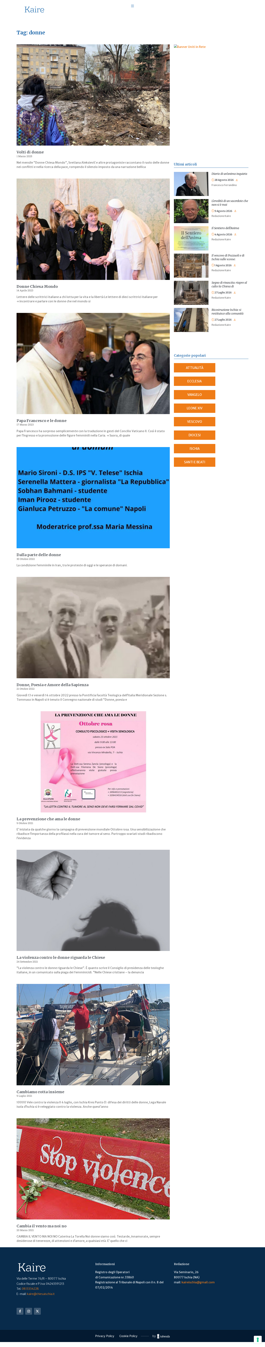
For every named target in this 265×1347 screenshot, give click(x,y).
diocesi (195, 435)
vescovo (194, 422)
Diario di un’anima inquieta (229, 174)
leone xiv (194, 408)
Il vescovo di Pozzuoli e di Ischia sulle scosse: (228, 257)
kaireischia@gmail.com (198, 1282)
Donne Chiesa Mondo (37, 286)
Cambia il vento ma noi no (41, 1226)
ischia (195, 449)
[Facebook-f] (20, 1311)
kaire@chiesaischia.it (41, 1294)
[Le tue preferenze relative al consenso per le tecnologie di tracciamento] (258, 1340)
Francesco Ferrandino (224, 185)
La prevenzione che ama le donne (48, 819)
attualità (194, 368)
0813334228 (30, 1289)
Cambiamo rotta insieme (40, 1091)
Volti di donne (30, 152)
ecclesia (194, 381)
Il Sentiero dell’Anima (225, 228)
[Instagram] (28, 1311)
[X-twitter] (37, 1311)
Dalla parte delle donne (39, 554)
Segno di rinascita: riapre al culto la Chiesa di (229, 284)
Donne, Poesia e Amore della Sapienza (52, 684)
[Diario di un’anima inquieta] (191, 174)
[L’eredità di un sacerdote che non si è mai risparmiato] (191, 201)
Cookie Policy (128, 1336)
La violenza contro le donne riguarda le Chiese (61, 957)
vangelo (194, 395)
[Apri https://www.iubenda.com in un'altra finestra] (163, 1336)
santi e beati (194, 462)
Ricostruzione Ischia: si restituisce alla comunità (227, 311)
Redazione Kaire (221, 216)
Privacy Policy (104, 1336)
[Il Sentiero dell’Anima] (191, 229)
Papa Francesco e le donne (41, 420)
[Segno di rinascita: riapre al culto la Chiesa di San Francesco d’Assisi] (191, 283)
